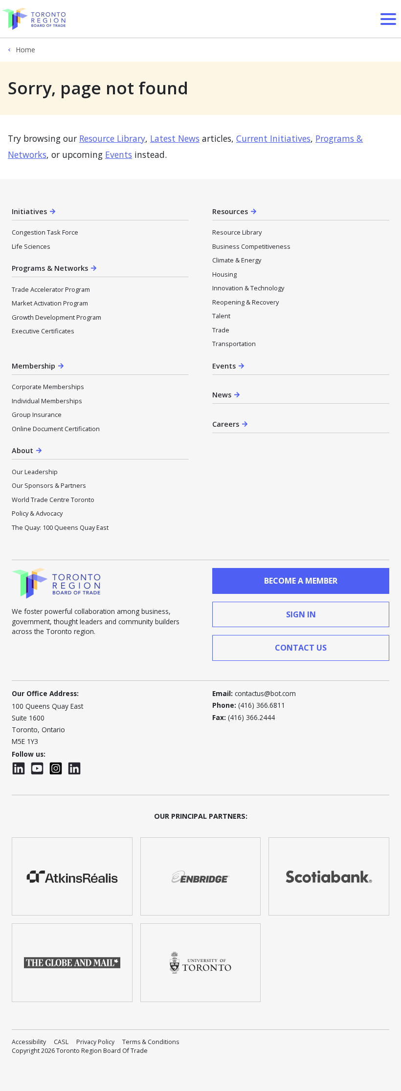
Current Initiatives (273, 138)
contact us (301, 647)
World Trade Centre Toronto (53, 499)
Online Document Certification (56, 428)
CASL (61, 1042)
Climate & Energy (236, 260)
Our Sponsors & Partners (49, 485)
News (221, 394)
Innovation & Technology (248, 288)
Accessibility (29, 1042)
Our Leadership (35, 471)
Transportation (234, 343)
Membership (33, 366)
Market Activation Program (50, 303)
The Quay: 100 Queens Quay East (60, 527)
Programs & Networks (50, 268)
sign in (301, 614)
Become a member (300, 580)
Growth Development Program (56, 317)
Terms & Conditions (150, 1042)
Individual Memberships (47, 400)
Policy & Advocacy (37, 513)
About (22, 450)
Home (25, 50)
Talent (221, 315)
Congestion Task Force (45, 232)
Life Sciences (31, 246)
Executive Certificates (43, 331)
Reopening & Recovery (245, 302)
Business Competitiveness (251, 246)
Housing (224, 274)
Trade (220, 330)
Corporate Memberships (48, 386)
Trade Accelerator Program (51, 289)
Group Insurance (37, 414)
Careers (225, 424)
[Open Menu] (388, 19)
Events (118, 154)
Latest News (175, 138)
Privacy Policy (95, 1042)
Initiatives (29, 211)
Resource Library (112, 138)
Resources (230, 211)
